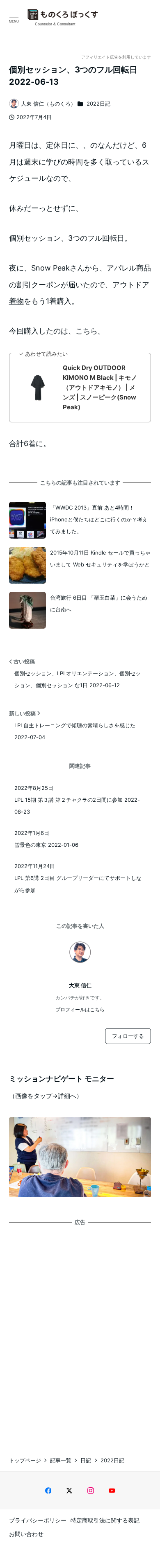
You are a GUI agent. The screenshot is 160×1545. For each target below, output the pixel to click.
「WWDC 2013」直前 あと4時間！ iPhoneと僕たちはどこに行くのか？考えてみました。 (99, 519)
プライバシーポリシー (37, 1520)
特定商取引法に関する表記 (105, 1520)
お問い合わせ (26, 1533)
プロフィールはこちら (80, 1009)
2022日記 (98, 103)
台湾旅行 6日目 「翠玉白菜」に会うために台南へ (98, 603)
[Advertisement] (80, 1333)
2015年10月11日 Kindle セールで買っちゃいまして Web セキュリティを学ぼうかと (100, 558)
